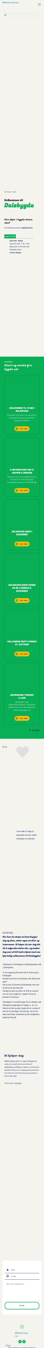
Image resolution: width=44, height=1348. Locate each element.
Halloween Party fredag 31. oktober (22, 634)
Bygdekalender (27, 228)
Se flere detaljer (15, 253)
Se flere (36, 730)
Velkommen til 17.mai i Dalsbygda (22, 405)
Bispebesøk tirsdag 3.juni (22, 693)
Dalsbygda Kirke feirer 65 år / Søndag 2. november (22, 579)
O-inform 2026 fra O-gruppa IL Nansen (22, 467)
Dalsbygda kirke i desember (22, 525)
